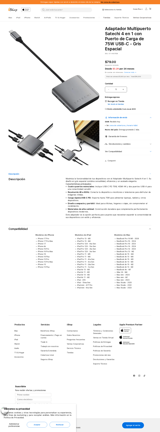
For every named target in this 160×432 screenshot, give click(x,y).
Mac (16, 331)
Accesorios (19, 357)
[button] (10, 18)
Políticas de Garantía (102, 351)
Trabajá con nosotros (50, 346)
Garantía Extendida (48, 351)
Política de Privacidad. (14, 417)
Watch (17, 344)
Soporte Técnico (100, 364)
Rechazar (60, 425)
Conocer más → (130, 72)
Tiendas (70, 353)
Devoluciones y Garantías (103, 359)
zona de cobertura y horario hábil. (124, 125)
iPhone (17, 335)
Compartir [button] (112, 161)
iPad (16, 340)
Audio (16, 348)
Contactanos (72, 331)
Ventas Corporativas (75, 344)
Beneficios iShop (48, 331)
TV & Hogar (19, 353)
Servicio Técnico (74, 348)
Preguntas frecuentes (76, 340)
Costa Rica (137, 9)
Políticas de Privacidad (102, 346)
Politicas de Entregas (102, 342)
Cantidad (109, 84)
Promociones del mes (102, 355)
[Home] (14, 10)
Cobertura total (47, 355)
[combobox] (66, 10)
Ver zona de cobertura (110, 2)
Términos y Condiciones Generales (103, 332)
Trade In (44, 342)
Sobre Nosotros (73, 335)
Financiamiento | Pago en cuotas (51, 336)
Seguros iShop (47, 359)
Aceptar (37, 425)
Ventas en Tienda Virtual (103, 338)
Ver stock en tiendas (116, 104)
